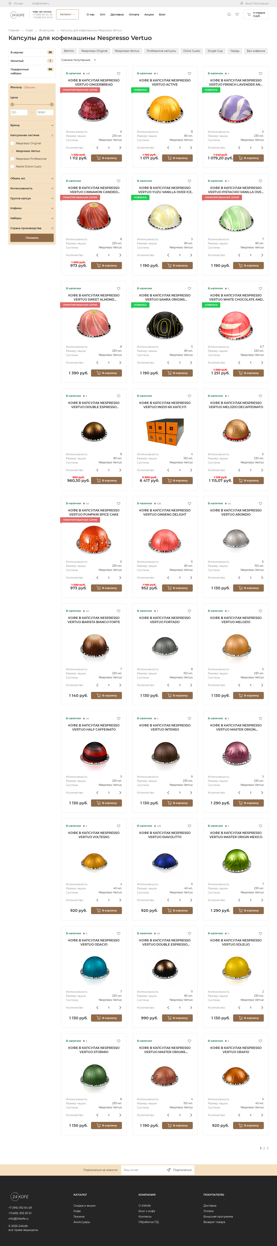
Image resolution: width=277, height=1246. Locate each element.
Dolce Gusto (191, 51)
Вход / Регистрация (257, 3)
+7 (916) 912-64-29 (42, 15)
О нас (91, 14)
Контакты (145, 1216)
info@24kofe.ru (40, 3)
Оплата (134, 14)
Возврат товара (214, 1222)
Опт (102, 14)
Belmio (69, 51)
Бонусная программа (218, 1216)
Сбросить (29, 87)
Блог (162, 14)
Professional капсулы (161, 51)
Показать (32, 238)
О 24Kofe (144, 1205)
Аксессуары (81, 1222)
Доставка (117, 14)
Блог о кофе (146, 1211)
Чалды (234, 51)
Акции (149, 14)
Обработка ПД (148, 1222)
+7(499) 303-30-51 (43, 17)
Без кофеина (256, 51)
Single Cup (215, 51)
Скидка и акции (84, 1205)
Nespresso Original (94, 51)
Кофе (77, 1211)
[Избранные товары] (237, 14)
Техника (78, 1216)
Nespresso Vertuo (127, 51)
